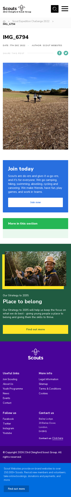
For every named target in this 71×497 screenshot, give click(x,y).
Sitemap (43, 384)
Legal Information (48, 379)
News (6, 393)
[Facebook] (59, 53)
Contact (7, 403)
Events (6, 398)
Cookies (43, 393)
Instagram (8, 428)
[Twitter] (66, 53)
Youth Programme (13, 388)
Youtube (7, 433)
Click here (57, 438)
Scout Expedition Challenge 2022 (30, 21)
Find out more (35, 329)
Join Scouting (10, 379)
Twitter (7, 423)
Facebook (8, 419)
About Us (8, 384)
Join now (35, 202)
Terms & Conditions (50, 388)
